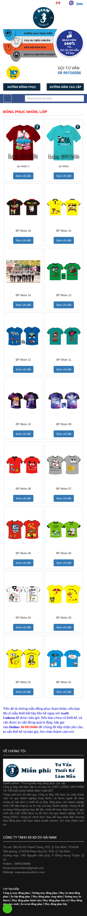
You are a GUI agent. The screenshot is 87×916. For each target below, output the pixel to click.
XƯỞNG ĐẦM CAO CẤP (65, 87)
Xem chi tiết (23, 175)
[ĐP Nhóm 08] (23, 464)
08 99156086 (69, 72)
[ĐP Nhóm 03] (64, 593)
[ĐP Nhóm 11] (64, 335)
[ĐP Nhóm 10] (23, 400)
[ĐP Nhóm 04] (23, 593)
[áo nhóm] (64, 142)
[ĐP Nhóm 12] (23, 335)
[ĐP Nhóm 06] (23, 529)
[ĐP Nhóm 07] (64, 464)
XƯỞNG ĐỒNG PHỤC (21, 87)
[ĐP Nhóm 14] (23, 271)
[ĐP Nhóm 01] (64, 658)
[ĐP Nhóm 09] (64, 400)
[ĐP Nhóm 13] (64, 271)
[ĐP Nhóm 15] (64, 206)
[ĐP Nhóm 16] (23, 206)
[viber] (71, 3)
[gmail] (58, 3)
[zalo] (79, 4)
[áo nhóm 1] (23, 142)
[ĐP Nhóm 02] (23, 658)
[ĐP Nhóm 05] (64, 529)
